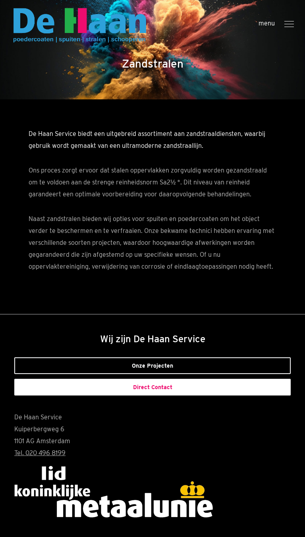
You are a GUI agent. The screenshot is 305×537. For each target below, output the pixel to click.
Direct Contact (152, 387)
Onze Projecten (152, 366)
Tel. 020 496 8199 (40, 453)
